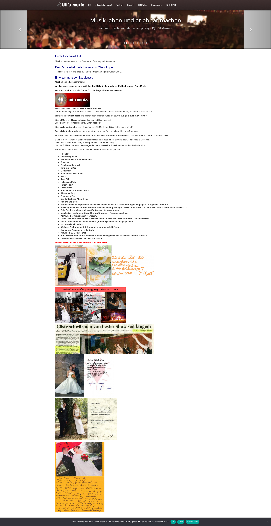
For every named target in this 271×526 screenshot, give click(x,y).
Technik (119, 5)
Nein (181, 522)
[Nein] (267, 521)
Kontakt (130, 5)
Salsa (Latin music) (103, 5)
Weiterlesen (192, 522)
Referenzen (156, 5)
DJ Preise (142, 5)
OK (173, 522)
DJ (89, 5)
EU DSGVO (171, 5)
